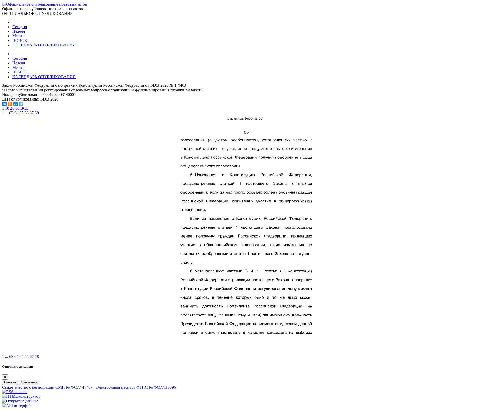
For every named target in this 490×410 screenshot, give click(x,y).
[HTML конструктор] (21, 396)
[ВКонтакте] (4, 104)
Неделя (18, 31)
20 (12, 108)
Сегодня (19, 26)
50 (17, 108)
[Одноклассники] (10, 104)
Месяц (17, 36)
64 (16, 113)
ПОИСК (19, 40)
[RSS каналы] (14, 392)
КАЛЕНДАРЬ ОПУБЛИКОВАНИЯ (44, 45)
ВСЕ (24, 108)
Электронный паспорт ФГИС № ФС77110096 (136, 387)
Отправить (29, 382)
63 (11, 113)
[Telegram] (21, 104)
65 (21, 113)
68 (37, 113)
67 (32, 113)
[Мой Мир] (15, 104)
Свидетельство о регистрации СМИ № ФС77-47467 (47, 387)
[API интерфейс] (17, 405)
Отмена (10, 382)
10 (7, 108)
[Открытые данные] (20, 401)
